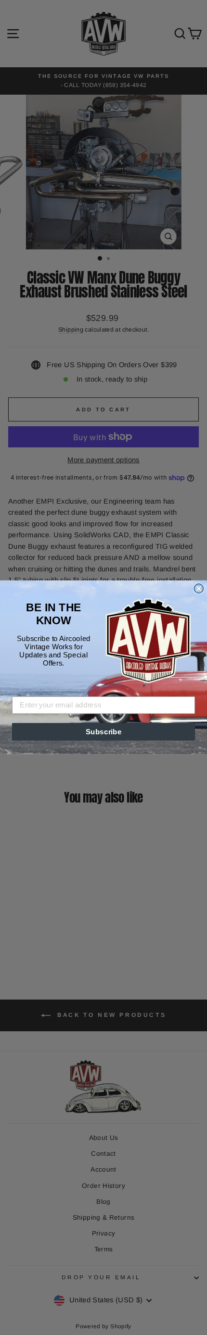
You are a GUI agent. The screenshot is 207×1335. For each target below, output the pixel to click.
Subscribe (104, 732)
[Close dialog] (198, 588)
